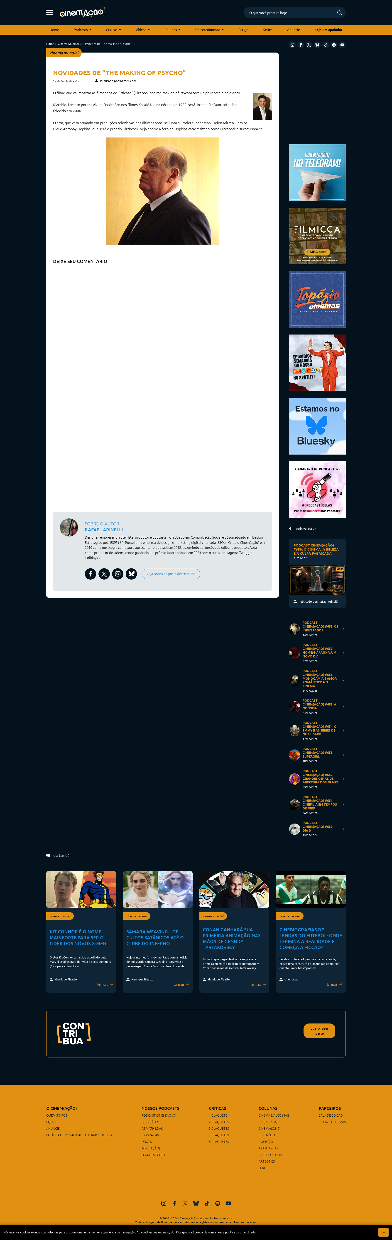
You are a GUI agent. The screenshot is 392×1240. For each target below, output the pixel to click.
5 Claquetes (219, 1141)
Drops (147, 1141)
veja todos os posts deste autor (171, 573)
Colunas (170, 29)
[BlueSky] (317, 44)
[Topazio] (317, 299)
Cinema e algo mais (274, 1115)
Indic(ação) (151, 1148)
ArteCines (267, 1161)
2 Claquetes (219, 1122)
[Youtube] (342, 44)
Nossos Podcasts (160, 1108)
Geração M (150, 1122)
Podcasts (81, 29)
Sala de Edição (331, 1115)
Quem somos (56, 1115)
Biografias (150, 1135)
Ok (383, 1232)
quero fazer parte (319, 1030)
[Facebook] (300, 44)
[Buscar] (340, 13)
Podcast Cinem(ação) (159, 1115)
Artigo (243, 29)
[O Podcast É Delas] (317, 489)
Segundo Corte (154, 1154)
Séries (267, 29)
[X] (309, 44)
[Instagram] (292, 44)
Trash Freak (268, 1148)
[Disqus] (162, 323)
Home (54, 29)
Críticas (112, 29)
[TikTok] (325, 44)
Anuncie (293, 29)
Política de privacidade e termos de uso (79, 1135)
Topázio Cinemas (332, 1122)
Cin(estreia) (268, 1122)
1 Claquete (218, 1115)
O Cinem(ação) (61, 1108)
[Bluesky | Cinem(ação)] (317, 426)
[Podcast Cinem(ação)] (317, 362)
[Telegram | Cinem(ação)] (317, 172)
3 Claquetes (219, 1128)
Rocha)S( (266, 1141)
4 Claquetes (219, 1135)
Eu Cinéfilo (268, 1135)
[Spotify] (334, 44)
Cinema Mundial (68, 43)
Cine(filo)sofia (270, 1154)
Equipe (51, 1122)
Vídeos (141, 29)
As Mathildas (152, 1128)
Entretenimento (207, 29)
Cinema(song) (269, 1128)
